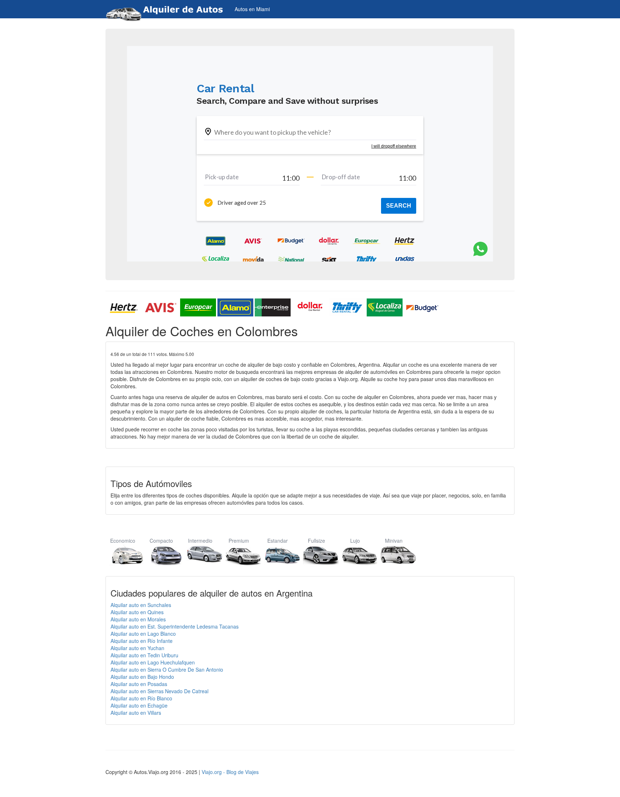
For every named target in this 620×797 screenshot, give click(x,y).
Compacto (161, 540)
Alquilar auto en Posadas (139, 683)
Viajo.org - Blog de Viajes (230, 771)
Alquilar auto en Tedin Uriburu (144, 655)
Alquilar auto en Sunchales (141, 604)
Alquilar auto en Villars (136, 712)
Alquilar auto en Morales (138, 619)
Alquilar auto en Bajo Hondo (142, 676)
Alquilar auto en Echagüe (139, 705)
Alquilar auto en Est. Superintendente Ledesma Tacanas (175, 626)
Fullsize (316, 540)
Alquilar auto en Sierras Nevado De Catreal (159, 691)
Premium (239, 540)
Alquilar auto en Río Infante (142, 640)
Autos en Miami (252, 9)
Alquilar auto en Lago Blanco (143, 633)
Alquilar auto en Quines (137, 612)
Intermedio (200, 540)
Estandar (277, 540)
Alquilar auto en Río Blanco (141, 698)
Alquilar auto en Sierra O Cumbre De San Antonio (167, 669)
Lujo (355, 540)
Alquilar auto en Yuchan (137, 648)
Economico (122, 540)
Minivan (394, 540)
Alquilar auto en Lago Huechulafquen (153, 662)
